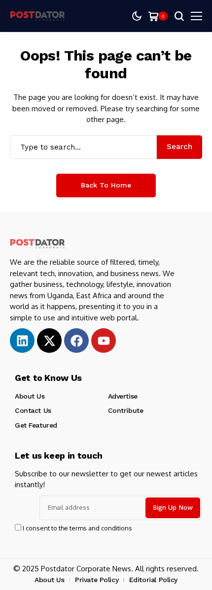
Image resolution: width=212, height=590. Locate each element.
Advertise (123, 396)
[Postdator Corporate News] (39, 16)
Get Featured (36, 425)
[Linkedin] (22, 340)
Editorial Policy (153, 580)
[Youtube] (103, 340)
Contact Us (33, 410)
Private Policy (96, 580)
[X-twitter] (49, 340)
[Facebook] (76, 340)
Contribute (125, 410)
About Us (30, 396)
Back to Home (106, 185)
